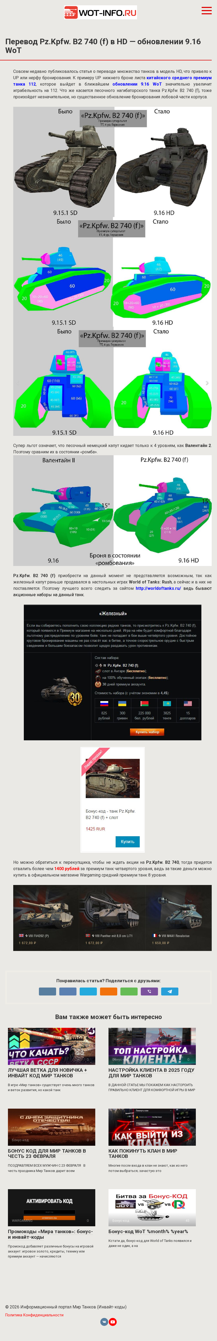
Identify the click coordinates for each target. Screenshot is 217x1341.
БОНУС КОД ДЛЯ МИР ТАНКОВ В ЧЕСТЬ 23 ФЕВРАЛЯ (47, 1153)
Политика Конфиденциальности (34, 1315)
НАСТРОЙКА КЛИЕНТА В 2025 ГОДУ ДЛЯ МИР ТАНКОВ (151, 1073)
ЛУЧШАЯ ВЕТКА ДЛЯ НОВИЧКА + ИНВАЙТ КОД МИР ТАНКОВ (47, 1073)
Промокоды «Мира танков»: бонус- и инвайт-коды (50, 1234)
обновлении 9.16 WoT (137, 84)
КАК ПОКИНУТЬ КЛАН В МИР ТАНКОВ (142, 1153)
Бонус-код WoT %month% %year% (148, 1231)
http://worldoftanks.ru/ (158, 588)
